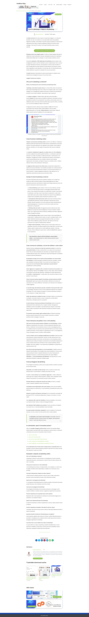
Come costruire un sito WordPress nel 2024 (39, 441)
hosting (45, 4)
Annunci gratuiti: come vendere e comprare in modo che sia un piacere (44, 578)
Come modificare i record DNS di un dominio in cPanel (41, 443)
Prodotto (65, 4)
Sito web (40, 4)
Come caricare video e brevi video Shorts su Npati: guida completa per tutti (31, 578)
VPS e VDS (50, 4)
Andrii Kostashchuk (37, 549)
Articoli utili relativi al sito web (45, 532)
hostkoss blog (21, 3)
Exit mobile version (44, 615)
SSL (54, 4)
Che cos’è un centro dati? (35, 437)
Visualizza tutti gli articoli (37, 558)
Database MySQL (59, 4)
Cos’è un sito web (33, 434)
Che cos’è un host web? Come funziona (38, 439)
